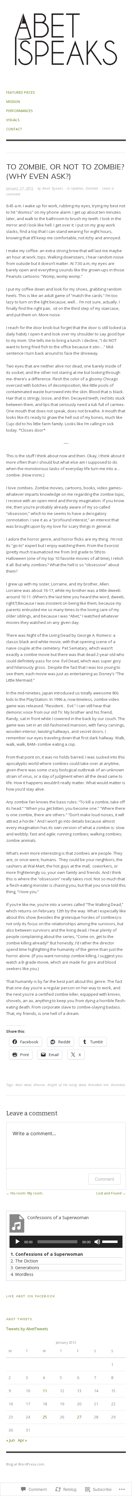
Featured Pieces (20, 92)
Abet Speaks (52, 188)
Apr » (22, 1440)
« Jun (10, 1440)
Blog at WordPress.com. (25, 1464)
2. (24, 1261)
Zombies (92, 188)
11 (45, 1390)
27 (79, 1417)
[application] (66, 1242)
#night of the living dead (66, 1084)
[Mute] (97, 1242)
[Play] (17, 1242)
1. (46, 1254)
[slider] (110, 1241)
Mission (13, 101)
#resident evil (98, 1084)
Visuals (12, 120)
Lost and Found (109, 1193)
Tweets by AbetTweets (27, 1328)
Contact (14, 129)
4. (21, 1274)
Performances (19, 110)
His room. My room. (26, 1193)
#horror (39, 1084)
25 (45, 1417)
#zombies (118, 1084)
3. (24, 1267)
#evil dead (23, 1084)
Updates (77, 188)
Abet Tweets (19, 1319)
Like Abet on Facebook (30, 1296)
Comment (104, 1179)
